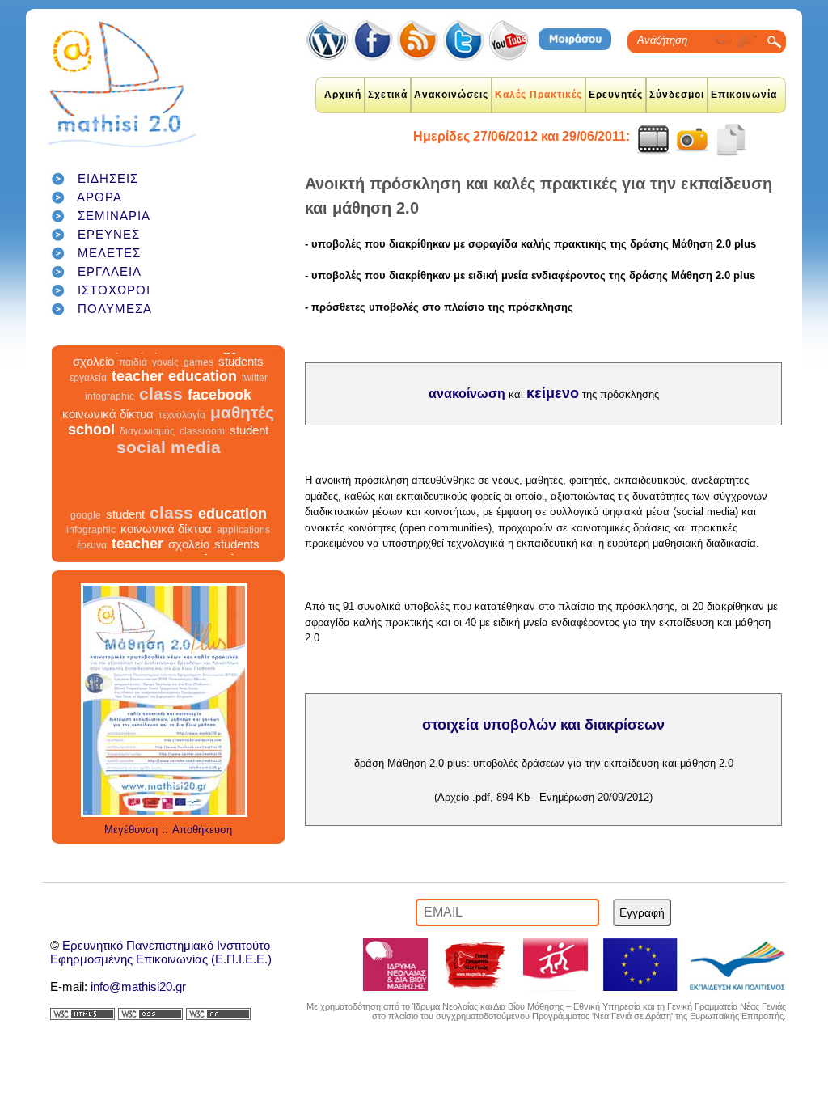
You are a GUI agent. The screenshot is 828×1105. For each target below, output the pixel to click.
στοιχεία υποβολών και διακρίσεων (543, 725)
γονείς (165, 372)
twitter (255, 387)
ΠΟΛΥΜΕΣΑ (115, 308)
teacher (137, 386)
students (241, 371)
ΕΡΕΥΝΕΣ (109, 234)
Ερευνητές (616, 94)
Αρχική (342, 94)
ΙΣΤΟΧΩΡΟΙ (114, 290)
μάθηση (136, 356)
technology (200, 356)
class (161, 403)
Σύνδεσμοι (676, 94)
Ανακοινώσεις (451, 94)
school (91, 439)
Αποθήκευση (202, 829)
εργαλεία (88, 387)
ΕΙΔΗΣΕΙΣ (108, 178)
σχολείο (93, 371)
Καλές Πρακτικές (538, 94)
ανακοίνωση (467, 393)
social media (168, 456)
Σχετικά (388, 94)
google (259, 357)
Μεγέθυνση (131, 829)
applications (243, 539)
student (249, 440)
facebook (219, 404)
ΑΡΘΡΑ (99, 197)
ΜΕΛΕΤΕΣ (109, 253)
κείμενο (552, 393)
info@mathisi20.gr (138, 986)
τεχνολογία (181, 425)
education (202, 386)
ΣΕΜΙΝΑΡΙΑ (114, 215)
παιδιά (133, 372)
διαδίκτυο (86, 356)
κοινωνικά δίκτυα (108, 423)
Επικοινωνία (744, 94)
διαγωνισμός (147, 441)
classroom (202, 441)
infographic (109, 406)
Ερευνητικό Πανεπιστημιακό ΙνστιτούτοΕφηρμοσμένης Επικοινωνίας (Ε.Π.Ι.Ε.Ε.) (161, 952)
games (198, 372)
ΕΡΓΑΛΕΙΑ (110, 271)
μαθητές (242, 421)
